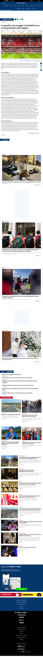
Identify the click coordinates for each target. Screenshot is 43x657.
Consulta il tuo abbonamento (21, 600)
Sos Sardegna (18, 8)
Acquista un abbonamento (21, 602)
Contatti (21, 633)
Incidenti (23, 8)
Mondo (23, 5)
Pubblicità (21, 631)
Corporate (22, 639)
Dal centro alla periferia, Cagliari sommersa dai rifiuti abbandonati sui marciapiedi (21, 182)
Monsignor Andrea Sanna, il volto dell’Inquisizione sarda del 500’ (17, 393)
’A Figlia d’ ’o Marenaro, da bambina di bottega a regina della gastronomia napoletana (10, 443)
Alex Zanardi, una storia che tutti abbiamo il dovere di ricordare (17, 377)
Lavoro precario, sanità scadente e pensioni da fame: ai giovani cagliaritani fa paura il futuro (30, 509)
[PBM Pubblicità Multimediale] (21, 622)
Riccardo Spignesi (4, 386)
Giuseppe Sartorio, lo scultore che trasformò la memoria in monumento (30, 535)
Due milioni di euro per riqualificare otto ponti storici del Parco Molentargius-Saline (30, 458)
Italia (19, 5)
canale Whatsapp (38, 60)
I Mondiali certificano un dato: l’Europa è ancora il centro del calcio (18, 385)
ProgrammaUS (6, 5)
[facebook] (5, 0)
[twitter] (3, 0)
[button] (15, 19)
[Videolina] (11, 594)
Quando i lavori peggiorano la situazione (11, 374)
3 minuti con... (7, 19)
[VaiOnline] (21, 620)
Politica (27, 5)
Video (11, 5)
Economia (31, 5)
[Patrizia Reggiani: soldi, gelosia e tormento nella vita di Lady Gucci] (9, 525)
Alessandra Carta (4, 379)
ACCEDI (38, 0)
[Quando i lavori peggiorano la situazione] (11, 405)
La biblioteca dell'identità (21, 604)
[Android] (21, 649)
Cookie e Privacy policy (21, 627)
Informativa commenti (21, 637)
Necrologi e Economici (21, 629)
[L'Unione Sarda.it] (21, 3)
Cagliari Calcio (29, 8)
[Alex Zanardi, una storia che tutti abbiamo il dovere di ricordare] (32, 406)
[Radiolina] (32, 594)
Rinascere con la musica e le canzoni (27, 547)
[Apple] (21, 646)
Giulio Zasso (3, 134)
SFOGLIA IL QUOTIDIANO (5, 10)
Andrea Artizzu (4, 391)
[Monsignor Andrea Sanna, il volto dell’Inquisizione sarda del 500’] (9, 473)
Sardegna (15, 5)
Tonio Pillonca (4, 383)
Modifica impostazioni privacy (21, 635)
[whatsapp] (7, 0)
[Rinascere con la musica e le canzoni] (9, 551)
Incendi (34, 8)
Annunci (39, 5)
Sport (36, 5)
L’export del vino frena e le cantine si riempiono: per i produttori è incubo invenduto (30, 483)
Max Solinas (4, 394)
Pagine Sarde (21, 608)
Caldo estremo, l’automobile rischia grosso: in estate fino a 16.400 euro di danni (29, 496)
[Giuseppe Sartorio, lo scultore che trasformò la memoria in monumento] (9, 538)
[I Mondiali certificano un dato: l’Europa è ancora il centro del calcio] (32, 433)
